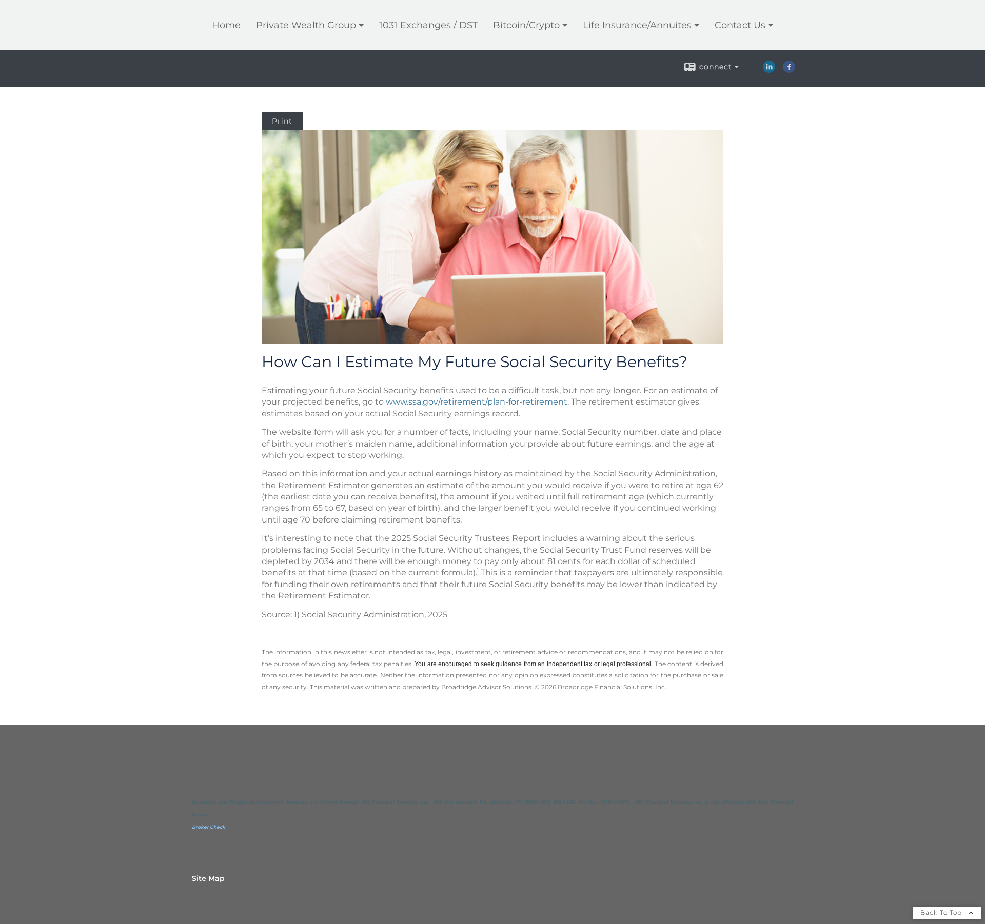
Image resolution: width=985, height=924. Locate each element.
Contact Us (740, 25)
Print (282, 121)
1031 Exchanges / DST (428, 25)
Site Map (208, 878)
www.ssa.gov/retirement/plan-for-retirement (476, 402)
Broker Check (208, 827)
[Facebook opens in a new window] (789, 70)
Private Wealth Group (306, 25)
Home (226, 25)
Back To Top (942, 912)
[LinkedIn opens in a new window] (769, 70)
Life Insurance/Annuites (637, 25)
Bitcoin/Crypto (526, 25)
